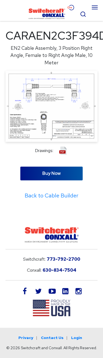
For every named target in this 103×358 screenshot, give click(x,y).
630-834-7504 (59, 270)
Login (76, 337)
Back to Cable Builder (51, 195)
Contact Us (52, 337)
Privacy (25, 337)
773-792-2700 (63, 259)
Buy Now (51, 173)
